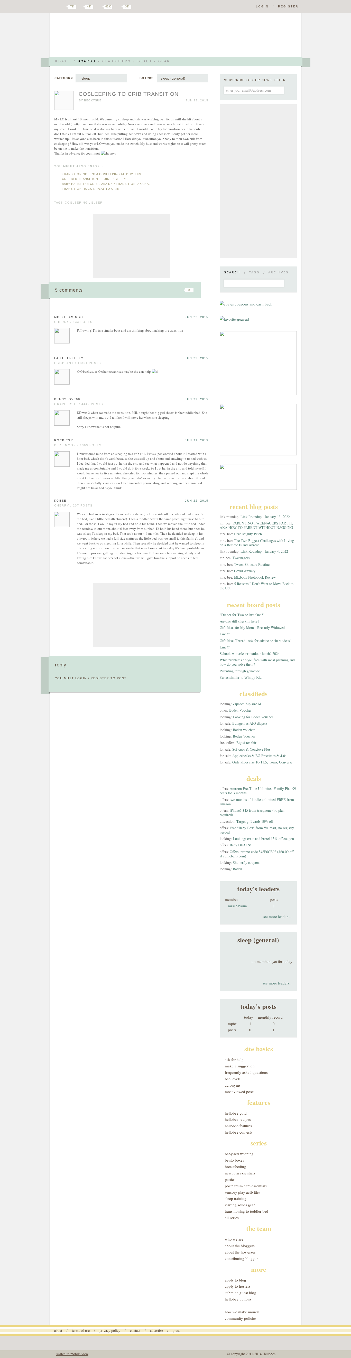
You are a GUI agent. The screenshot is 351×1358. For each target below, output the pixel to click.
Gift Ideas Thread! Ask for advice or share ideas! (255, 640)
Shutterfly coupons (246, 862)
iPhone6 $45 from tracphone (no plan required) (252, 812)
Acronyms (233, 1085)
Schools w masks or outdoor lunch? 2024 (250, 653)
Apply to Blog (235, 1280)
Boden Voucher (240, 710)
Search (232, 272)
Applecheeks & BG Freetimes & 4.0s (259, 755)
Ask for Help (234, 1059)
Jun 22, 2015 (196, 317)
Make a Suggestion (240, 1065)
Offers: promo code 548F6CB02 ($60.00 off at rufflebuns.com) (256, 853)
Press (176, 1330)
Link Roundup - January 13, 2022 (265, 516)
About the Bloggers (240, 1245)
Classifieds (116, 61)
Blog (61, 61)
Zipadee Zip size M (247, 703)
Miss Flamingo (68, 317)
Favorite (181, 290)
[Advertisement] (131, 246)
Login (262, 6)
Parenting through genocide (240, 670)
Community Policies (240, 1318)
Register (288, 6)
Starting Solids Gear (240, 1204)
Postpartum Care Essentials (246, 1185)
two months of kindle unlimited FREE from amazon (257, 801)
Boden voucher (244, 729)
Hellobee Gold (236, 1113)
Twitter (63, 7)
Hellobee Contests (238, 1132)
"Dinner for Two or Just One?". (242, 614)
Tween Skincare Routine (252, 564)
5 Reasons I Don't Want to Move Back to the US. (256, 585)
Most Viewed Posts (239, 1091)
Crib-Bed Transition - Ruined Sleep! (94, 178)
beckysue (92, 100)
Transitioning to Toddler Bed (246, 1211)
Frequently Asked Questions (246, 1072)
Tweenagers (241, 557)
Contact (135, 1330)
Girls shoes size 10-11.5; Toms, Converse (262, 762)
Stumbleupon (148, 290)
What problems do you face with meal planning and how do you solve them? (257, 662)
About (58, 1330)
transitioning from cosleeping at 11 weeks (101, 174)
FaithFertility (69, 358)
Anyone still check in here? (239, 621)
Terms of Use (81, 1330)
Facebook (81, 7)
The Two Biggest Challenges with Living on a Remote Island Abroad (257, 542)
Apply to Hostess (238, 1286)
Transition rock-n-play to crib (90, 188)
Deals (144, 61)
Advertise (156, 1330)
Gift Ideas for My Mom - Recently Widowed (252, 627)
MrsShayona (237, 905)
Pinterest (99, 7)
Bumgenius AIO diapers (249, 723)
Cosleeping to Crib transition (129, 94)
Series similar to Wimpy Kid (241, 677)
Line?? (224, 634)
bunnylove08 (67, 399)
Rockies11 (64, 440)
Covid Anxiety (244, 570)
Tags (254, 272)
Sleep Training (235, 1198)
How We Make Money (242, 1311)
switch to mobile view (72, 1354)
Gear (164, 61)
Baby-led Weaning (239, 1153)
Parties (230, 1179)
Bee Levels (233, 1078)
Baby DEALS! (240, 845)
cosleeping (76, 202)
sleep (84, 78)
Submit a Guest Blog (240, 1292)
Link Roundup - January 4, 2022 (264, 551)
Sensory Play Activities (242, 1192)
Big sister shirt (246, 742)
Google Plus (55, 7)
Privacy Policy (109, 1330)
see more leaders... (277, 916)
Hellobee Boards (100, 37)
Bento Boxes (234, 1160)
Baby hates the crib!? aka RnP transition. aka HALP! (108, 183)
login (81, 678)
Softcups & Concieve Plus (251, 749)
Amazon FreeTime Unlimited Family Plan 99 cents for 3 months (258, 790)
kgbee (60, 500)
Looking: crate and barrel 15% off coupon (263, 838)
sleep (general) (173, 78)
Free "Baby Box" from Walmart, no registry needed (257, 830)
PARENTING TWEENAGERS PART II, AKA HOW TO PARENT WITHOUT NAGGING (256, 525)
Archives (278, 272)
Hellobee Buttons (238, 1299)
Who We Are (234, 1239)
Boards (87, 61)
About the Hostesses (240, 1252)
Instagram (118, 7)
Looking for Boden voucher (253, 716)
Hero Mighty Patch (248, 533)
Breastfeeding (235, 1166)
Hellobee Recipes (238, 1119)
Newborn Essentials (240, 1172)
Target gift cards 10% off (254, 821)
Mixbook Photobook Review (255, 577)
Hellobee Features (238, 1125)
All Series (232, 1217)
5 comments (69, 290)
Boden (237, 868)
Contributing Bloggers (242, 1258)
